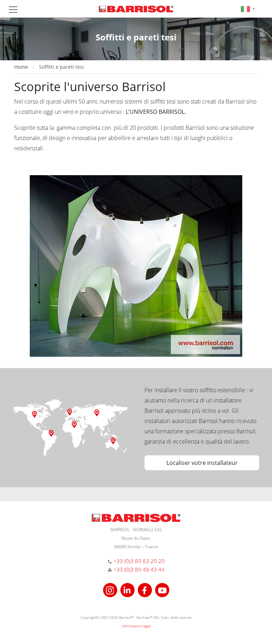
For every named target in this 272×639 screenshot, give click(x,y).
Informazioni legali (136, 625)
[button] (247, 8)
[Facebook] (145, 589)
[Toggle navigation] (13, 9)
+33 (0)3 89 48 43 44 (139, 569)
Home (21, 66)
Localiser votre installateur (202, 463)
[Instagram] (111, 589)
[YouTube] (162, 589)
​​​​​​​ (136, 265)
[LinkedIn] (128, 589)
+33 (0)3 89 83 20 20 (139, 561)
